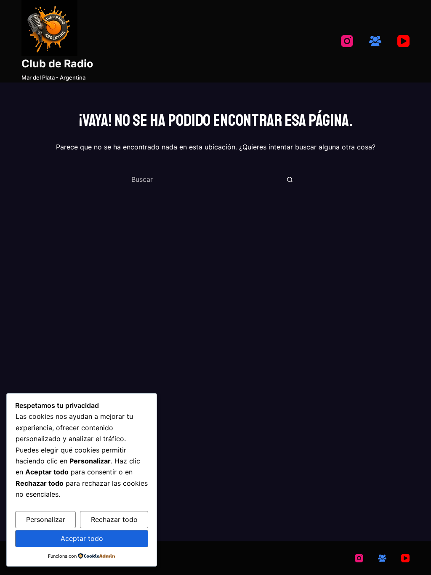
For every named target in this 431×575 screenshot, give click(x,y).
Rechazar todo (114, 519)
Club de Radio (57, 63)
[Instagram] (347, 41)
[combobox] (205, 179)
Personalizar (45, 519)
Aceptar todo (82, 538)
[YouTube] (403, 41)
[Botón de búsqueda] (289, 179)
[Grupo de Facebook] (375, 41)
